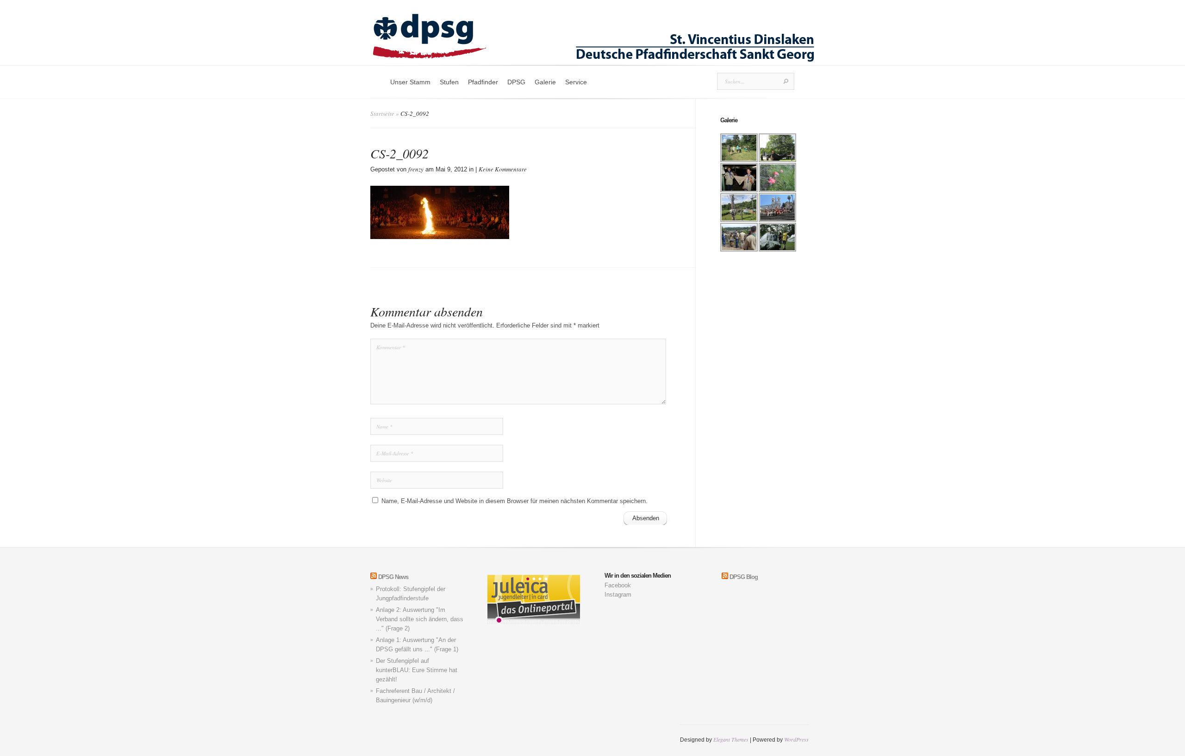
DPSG (516, 82)
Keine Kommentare (503, 169)
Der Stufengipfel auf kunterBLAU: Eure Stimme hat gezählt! (416, 670)
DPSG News (393, 576)
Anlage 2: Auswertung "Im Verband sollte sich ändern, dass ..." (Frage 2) (419, 619)
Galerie (545, 82)
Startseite (382, 113)
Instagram (618, 594)
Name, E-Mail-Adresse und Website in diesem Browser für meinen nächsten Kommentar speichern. (514, 501)
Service (576, 82)
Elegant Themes (730, 739)
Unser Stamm (410, 82)
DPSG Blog (744, 576)
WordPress (796, 739)
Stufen (449, 82)
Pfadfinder (483, 82)
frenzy (416, 169)
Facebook (618, 585)
